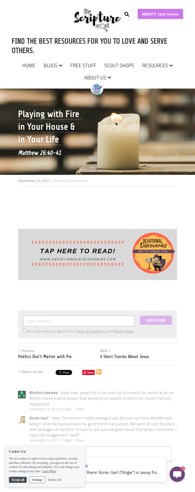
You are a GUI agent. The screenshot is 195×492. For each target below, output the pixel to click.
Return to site (32, 371)
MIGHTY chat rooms (160, 14)
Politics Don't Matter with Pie (45, 356)
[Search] (126, 14)
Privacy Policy (123, 331)
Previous (28, 350)
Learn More (49, 471)
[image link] (97, 20)
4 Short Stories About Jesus (124, 356)
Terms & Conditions (91, 331)
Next (103, 350)
